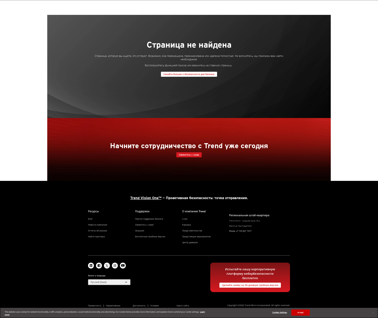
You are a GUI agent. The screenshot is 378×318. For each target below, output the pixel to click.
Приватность (94, 305)
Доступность (139, 305)
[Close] (373, 312)
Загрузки (139, 230)
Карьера (186, 224)
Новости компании (97, 224)
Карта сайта (183, 305)
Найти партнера (96, 236)
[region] (189, 313)
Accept (301, 312)
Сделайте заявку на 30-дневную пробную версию (250, 285)
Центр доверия (190, 242)
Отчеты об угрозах (97, 230)
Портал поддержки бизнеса (149, 218)
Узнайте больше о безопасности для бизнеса (189, 74)
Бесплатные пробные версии (150, 236)
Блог (90, 218)
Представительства (192, 230)
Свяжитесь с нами (189, 155)
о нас (185, 218)
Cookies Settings (279, 312)
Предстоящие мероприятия (196, 236)
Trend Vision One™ (146, 198)
